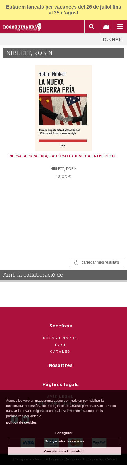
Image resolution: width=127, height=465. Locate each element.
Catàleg (60, 352)
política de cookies (21, 422)
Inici (60, 345)
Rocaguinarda (60, 338)
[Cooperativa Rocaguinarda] (22, 27)
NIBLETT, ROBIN (64, 169)
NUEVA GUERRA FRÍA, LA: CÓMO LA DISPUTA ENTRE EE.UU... (63, 156)
